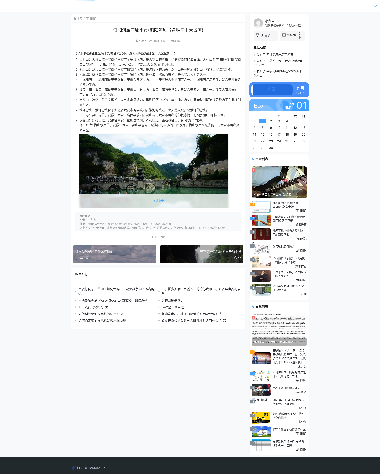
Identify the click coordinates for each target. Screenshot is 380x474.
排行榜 (302, 293)
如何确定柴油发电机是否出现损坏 (102, 321)
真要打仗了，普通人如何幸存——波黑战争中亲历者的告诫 (118, 291)
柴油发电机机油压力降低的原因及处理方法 (192, 314)
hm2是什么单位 (173, 307)
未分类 (302, 366)
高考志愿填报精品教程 (286, 388)
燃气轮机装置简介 (284, 246)
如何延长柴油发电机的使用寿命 (100, 314)
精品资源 (301, 238)
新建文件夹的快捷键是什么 (289, 429)
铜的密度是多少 (173, 300)
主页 (80, 18)
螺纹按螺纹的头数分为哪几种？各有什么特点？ (195, 321)
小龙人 (143, 41)
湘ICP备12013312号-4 (91, 467)
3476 (291, 35)
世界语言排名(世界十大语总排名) (274, 342)
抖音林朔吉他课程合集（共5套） (274, 194)
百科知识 (91, 18)
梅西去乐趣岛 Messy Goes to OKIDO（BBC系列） (114, 300)
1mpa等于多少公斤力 (93, 307)
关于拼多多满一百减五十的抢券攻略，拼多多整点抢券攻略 (201, 291)
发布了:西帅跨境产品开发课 (275, 55)
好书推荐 (301, 224)
